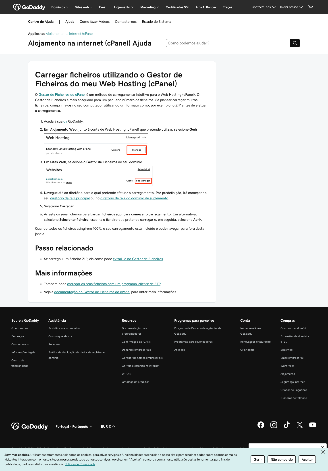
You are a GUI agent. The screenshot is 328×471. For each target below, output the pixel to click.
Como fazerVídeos (95, 21)
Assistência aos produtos (64, 328)
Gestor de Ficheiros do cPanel (62, 94)
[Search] (295, 43)
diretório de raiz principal (70, 198)
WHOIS (126, 373)
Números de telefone (293, 397)
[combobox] (228, 43)
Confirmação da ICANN (136, 341)
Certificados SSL (177, 7)
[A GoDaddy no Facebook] (261, 427)
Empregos (17, 336)
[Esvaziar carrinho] (310, 7)
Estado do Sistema (156, 21)
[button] (322, 448)
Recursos (54, 344)
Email (103, 7)
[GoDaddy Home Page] (29, 426)
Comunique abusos (60, 336)
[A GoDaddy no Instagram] (274, 427)
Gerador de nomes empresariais (142, 357)
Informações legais (23, 352)
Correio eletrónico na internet (141, 365)
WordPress (287, 365)
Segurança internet (292, 381)
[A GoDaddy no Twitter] (300, 427)
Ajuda (69, 21)
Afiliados (179, 349)
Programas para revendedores (193, 341)
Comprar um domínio (293, 328)
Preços (228, 7)
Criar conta (247, 349)
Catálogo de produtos (135, 381)
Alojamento (287, 373)
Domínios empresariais (136, 349)
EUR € (106, 426)
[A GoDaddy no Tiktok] (287, 427)
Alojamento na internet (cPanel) (70, 33)
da (65, 121)
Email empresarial (291, 357)
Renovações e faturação (255, 341)
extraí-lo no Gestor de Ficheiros (138, 259)
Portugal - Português (72, 426)
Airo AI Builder (206, 7)
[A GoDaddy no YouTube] (313, 427)
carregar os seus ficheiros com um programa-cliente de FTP (113, 284)
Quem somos (19, 328)
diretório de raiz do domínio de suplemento (134, 198)
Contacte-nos (126, 21)
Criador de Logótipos (293, 389)
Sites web (286, 349)
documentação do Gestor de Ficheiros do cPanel (92, 292)
